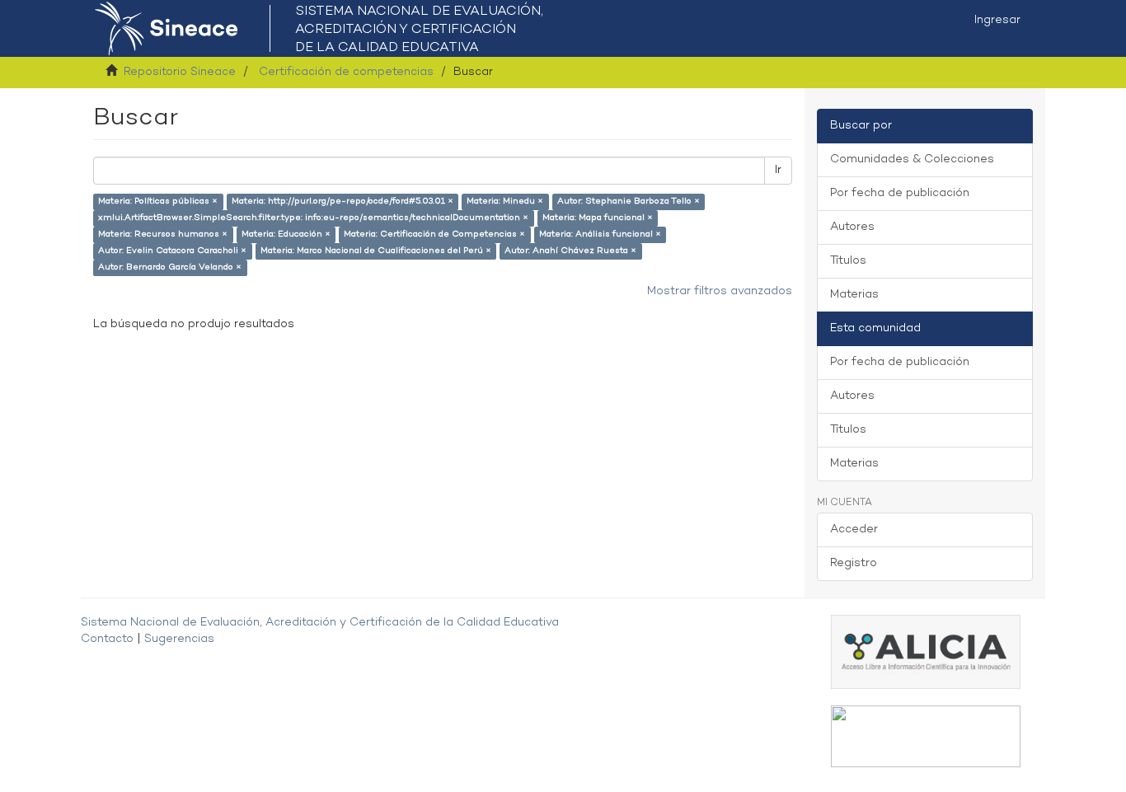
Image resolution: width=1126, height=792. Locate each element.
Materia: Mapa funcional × (597, 218)
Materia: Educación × (286, 234)
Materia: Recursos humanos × (163, 234)
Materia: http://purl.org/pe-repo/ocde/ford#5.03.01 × (342, 201)
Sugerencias (179, 639)
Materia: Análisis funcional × (600, 234)
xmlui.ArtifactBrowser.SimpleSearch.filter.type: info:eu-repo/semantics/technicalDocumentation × (313, 218)
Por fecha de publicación (899, 193)
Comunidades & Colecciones (912, 159)
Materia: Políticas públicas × (158, 201)
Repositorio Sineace (180, 72)
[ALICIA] (925, 651)
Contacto (107, 639)
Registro (853, 563)
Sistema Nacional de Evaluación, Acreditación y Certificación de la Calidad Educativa (320, 622)
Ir (778, 170)
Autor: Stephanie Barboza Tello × (628, 201)
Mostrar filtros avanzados (719, 291)
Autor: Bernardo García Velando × (170, 267)
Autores (852, 227)
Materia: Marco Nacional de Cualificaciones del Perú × (375, 251)
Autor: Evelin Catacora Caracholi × (172, 251)
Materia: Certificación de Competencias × (434, 234)
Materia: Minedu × (505, 201)
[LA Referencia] (925, 736)
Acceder (854, 529)
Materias (854, 294)
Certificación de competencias (346, 72)
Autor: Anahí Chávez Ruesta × (570, 251)
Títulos (848, 261)
